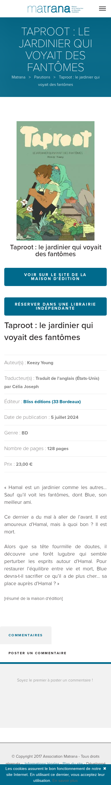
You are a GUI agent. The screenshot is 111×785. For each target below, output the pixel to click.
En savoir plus (65, 780)
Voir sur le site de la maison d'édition (55, 276)
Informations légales (42, 763)
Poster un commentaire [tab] (38, 653)
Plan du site (73, 763)
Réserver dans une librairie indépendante (55, 306)
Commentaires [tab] (26, 635)
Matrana (18, 77)
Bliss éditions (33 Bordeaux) (52, 402)
